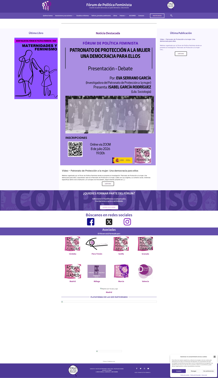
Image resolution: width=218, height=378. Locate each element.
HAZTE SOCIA (157, 16)
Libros (115, 15)
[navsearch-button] (171, 15)
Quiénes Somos (48, 15)
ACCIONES (132, 15)
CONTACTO (92, 368)
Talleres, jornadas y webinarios (101, 15)
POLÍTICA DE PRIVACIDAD (101, 368)
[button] (214, 357)
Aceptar (178, 371)
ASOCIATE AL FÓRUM (106, 370)
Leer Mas (108, 184)
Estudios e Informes (82, 15)
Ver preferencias (208, 371)
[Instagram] (127, 222)
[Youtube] (148, 368)
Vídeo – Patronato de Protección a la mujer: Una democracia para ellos (100, 170)
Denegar (193, 371)
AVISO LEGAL (110, 368)
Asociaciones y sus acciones (63, 15)
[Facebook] (90, 222)
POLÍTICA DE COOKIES (119, 368)
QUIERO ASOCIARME (109, 207)
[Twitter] (109, 222)
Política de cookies (184, 375)
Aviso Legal (204, 375)
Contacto (141, 15)
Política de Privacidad (195, 375)
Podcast (122, 15)
